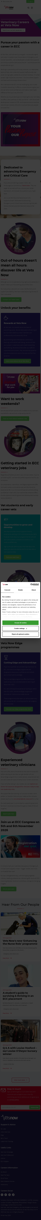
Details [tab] (20, 590)
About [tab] (34, 590)
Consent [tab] (7, 590)
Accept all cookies (20, 623)
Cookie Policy (27, 616)
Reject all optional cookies (20, 634)
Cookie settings (19, 628)
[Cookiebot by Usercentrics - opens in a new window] (30, 584)
